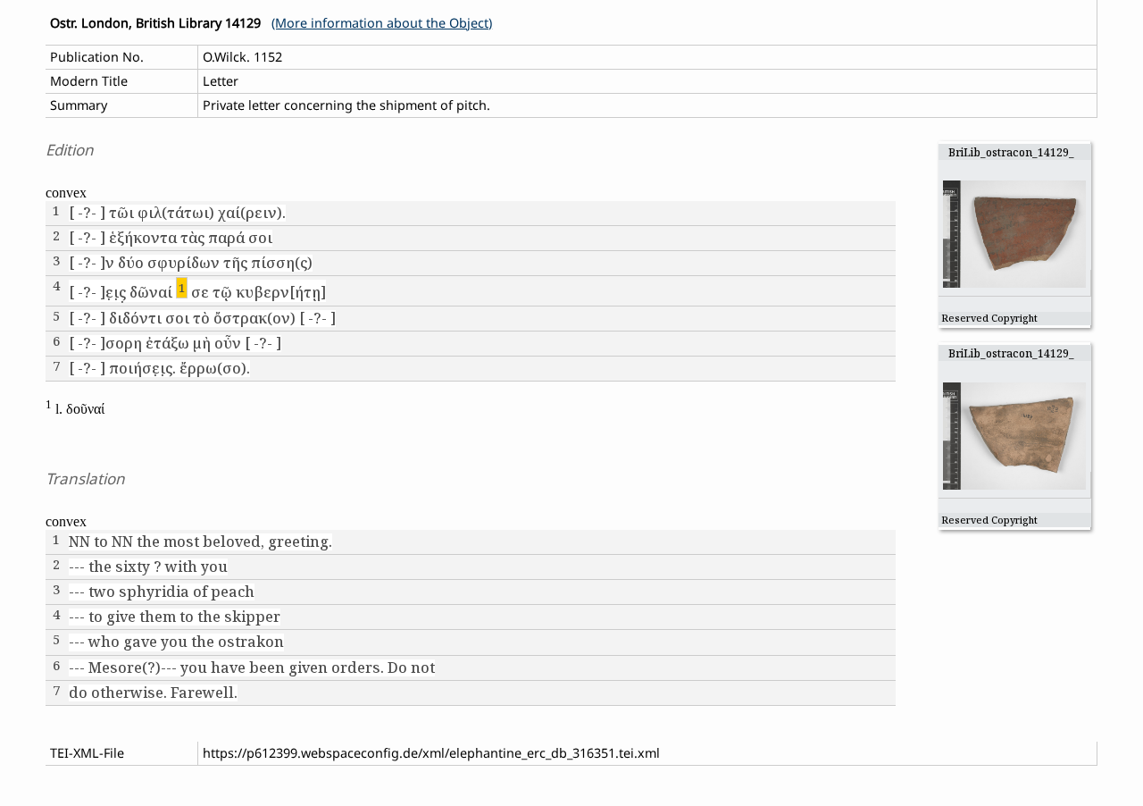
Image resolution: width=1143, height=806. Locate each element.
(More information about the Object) (381, 22)
